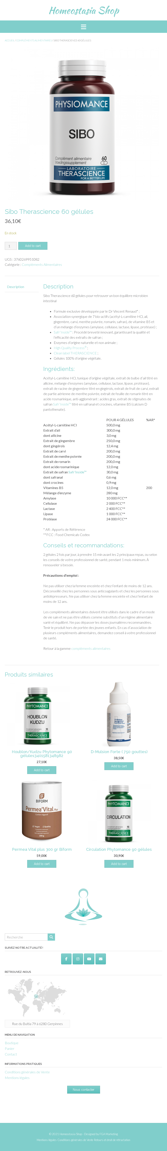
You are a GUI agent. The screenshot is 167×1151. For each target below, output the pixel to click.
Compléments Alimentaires (34, 40)
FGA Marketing (109, 1134)
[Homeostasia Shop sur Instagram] (78, 958)
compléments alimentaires (90, 648)
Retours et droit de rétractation (112, 1140)
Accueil (10, 40)
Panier (9, 1048)
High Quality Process (70, 348)
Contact (11, 1054)
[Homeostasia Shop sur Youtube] (89, 958)
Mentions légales (17, 1078)
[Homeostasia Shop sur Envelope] (100, 958)
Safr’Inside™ (63, 332)
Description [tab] (15, 287)
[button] (83, 26)
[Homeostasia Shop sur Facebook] (66, 958)
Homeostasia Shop (83, 10)
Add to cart (33, 246)
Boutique (11, 1043)
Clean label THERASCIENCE (75, 353)
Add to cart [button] (42, 770)
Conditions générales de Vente (27, 1072)
